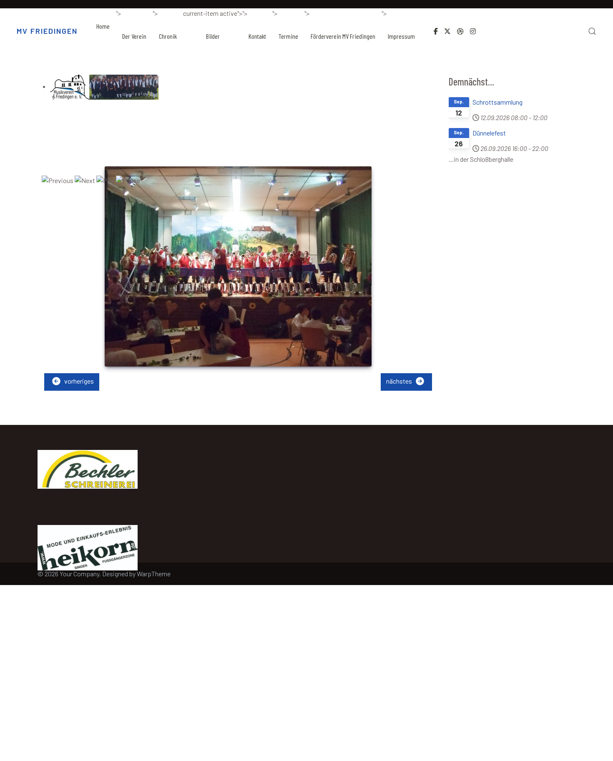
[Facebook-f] (436, 31)
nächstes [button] (399, 381)
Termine (288, 36)
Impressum (401, 36)
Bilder (213, 36)
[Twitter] (447, 31)
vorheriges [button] (78, 381)
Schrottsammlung (497, 102)
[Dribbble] (460, 31)
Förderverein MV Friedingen (343, 36)
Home (103, 26)
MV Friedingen (47, 30)
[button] (592, 31)
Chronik (168, 36)
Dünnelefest (489, 133)
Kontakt (257, 36)
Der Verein (134, 36)
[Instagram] (473, 31)
